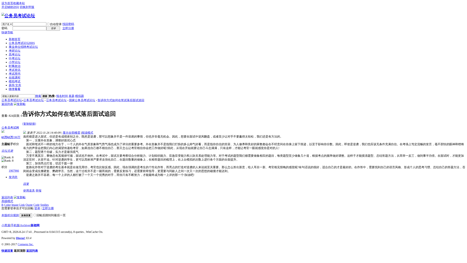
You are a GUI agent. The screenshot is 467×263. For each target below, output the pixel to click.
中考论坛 (14, 58)
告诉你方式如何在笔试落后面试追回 (121, 100)
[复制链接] (29, 123)
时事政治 (14, 66)
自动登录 (56, 24)
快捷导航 (7, 32)
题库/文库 (15, 85)
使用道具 (29, 190)
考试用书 (14, 73)
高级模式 (7, 201)
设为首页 (7, 3)
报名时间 (62, 96)
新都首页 (14, 39)
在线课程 (14, 77)
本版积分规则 (10, 215)
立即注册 (68, 28)
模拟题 (79, 96)
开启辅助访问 (10, 7)
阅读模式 (87, 132)
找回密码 (68, 24)
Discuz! (20, 238)
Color (7, 204)
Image (15, 204)
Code (36, 204)
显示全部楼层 (71, 132)
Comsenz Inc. (26, 244)
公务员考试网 (10, 127)
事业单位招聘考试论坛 (23, 46)
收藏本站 (19, 3)
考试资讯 (14, 69)
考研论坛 (14, 50)
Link (22, 204)
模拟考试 (14, 81)
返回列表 (7, 104)
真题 (71, 96)
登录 (37, 208)
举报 (38, 190)
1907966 (14, 170)
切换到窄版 (27, 7)
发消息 (13, 177)
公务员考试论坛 (22, 43)
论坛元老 (7, 150)
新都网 (35, 225)
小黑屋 (5, 225)
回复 (26, 183)
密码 (4, 28)
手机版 (15, 225)
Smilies (44, 204)
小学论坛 (14, 62)
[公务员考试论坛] (18, 15)
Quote (29, 204)
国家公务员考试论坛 (82, 100)
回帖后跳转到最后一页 (51, 215)
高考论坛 (14, 54)
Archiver (25, 225)
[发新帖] (20, 104)
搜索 (38, 96)
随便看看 (14, 89)
